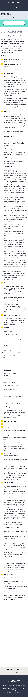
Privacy (14, 690)
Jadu (19, 692)
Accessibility (11, 688)
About (4, 688)
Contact (17, 688)
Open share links (25, 17)
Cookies (23, 688)
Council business (9, 17)
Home (2, 17)
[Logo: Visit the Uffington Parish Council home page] (14, 3)
